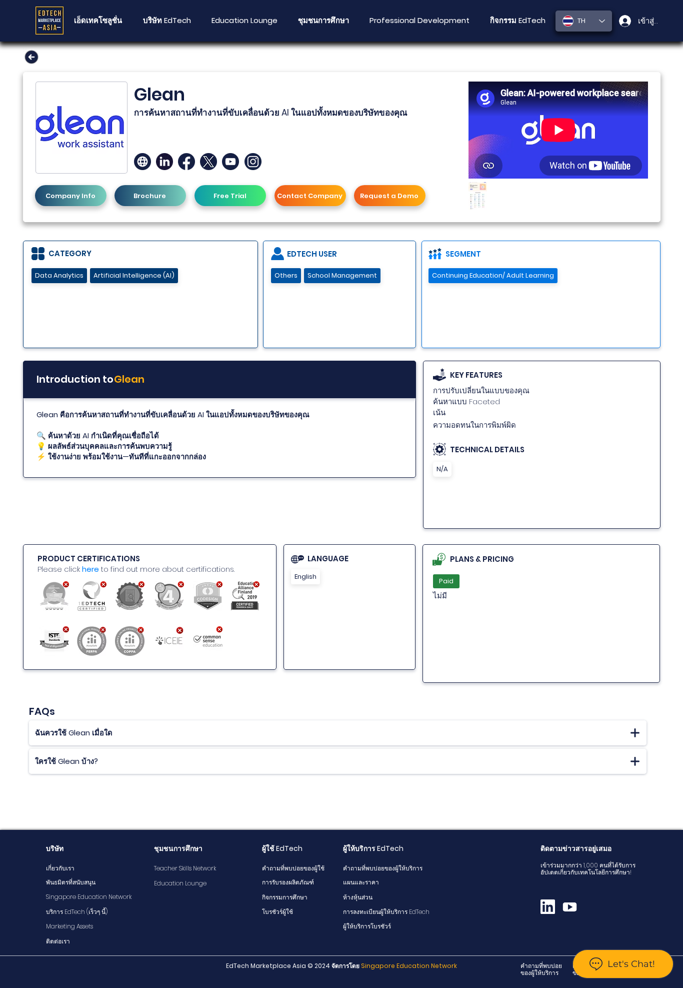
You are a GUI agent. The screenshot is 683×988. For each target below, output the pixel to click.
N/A (442, 469)
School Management (342, 275)
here (90, 569)
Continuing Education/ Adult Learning (493, 275)
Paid (446, 581)
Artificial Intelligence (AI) (134, 275)
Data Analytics (59, 275)
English (305, 576)
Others (286, 275)
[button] (323, 20)
